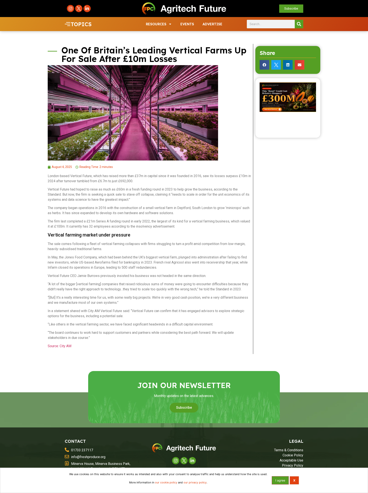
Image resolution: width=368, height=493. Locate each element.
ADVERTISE (212, 24)
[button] (264, 65)
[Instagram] (70, 8)
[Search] (299, 24)
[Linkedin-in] (87, 8)
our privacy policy (195, 482)
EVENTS (187, 24)
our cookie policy (166, 482)
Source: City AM (59, 346)
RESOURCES (156, 24)
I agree (280, 480)
